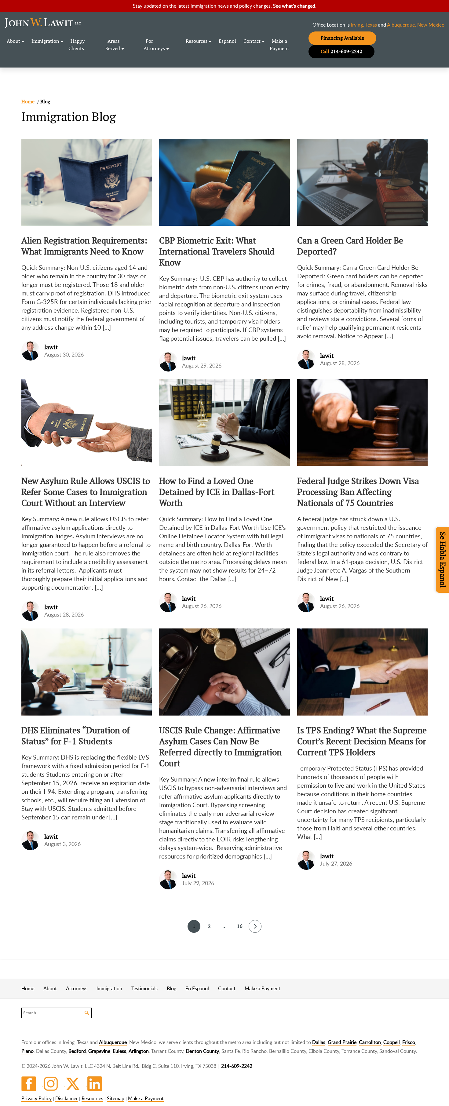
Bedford (77, 1051)
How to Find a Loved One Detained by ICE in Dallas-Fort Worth (216, 491)
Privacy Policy (36, 1098)
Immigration (45, 41)
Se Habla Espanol (442, 560)
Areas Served (112, 45)
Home (27, 988)
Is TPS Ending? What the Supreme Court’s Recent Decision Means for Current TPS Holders (362, 741)
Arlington (139, 1051)
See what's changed (294, 5)
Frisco (408, 1042)
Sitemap (115, 1098)
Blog (171, 988)
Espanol (227, 41)
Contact (252, 41)
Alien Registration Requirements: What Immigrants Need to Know (84, 246)
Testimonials (144, 988)
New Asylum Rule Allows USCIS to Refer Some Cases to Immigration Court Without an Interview (85, 491)
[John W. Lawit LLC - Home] (43, 23)
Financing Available (342, 38)
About (13, 41)
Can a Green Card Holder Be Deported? (350, 246)
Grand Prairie (342, 1042)
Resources (196, 41)
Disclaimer (66, 1098)
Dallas (318, 1042)
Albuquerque (113, 1042)
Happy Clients (76, 45)
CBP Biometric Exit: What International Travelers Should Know (217, 251)
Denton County (202, 1051)
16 (240, 926)
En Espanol (197, 988)
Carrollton (370, 1042)
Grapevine (99, 1051)
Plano (27, 1051)
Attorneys (76, 988)
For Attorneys (154, 45)
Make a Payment (279, 45)
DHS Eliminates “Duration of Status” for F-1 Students (75, 736)
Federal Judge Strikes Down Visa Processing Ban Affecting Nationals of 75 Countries (358, 491)
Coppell (391, 1042)
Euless (119, 1051)
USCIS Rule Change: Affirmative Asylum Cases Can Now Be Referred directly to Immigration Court (220, 747)
